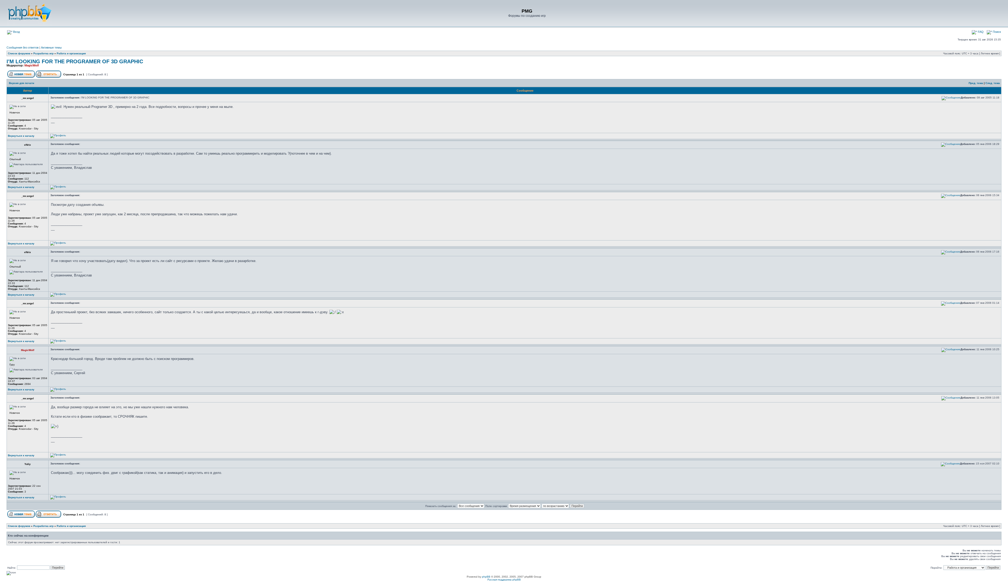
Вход (16, 31)
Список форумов (19, 53)
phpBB (486, 576)
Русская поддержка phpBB (504, 579)
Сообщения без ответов (23, 47)
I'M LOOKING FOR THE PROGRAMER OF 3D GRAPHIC (75, 61)
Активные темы (51, 47)
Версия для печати (21, 83)
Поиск (996, 31)
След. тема (992, 83)
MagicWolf (31, 65)
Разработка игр (43, 53)
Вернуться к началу (21, 135)
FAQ (980, 31)
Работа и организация (71, 53)
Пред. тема (976, 83)
